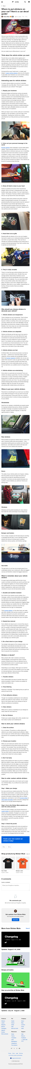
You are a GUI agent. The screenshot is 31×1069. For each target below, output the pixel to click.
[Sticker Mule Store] (11, 1048)
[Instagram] (16, 1048)
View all (28, 928)
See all (28, 854)
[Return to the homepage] (13, 2)
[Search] (25, 2)
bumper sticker (24, 798)
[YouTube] (19, 1048)
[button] (15, 839)
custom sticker (5, 811)
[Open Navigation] (2, 2)
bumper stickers (8, 610)
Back (4, 6)
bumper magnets (10, 358)
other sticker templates (7, 799)
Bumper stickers (5, 147)
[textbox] (15, 439)
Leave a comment (5, 882)
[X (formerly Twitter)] (14, 1048)
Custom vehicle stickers (11, 73)
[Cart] (29, 2)
